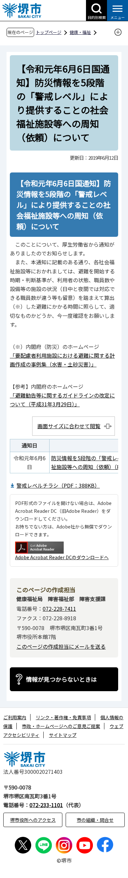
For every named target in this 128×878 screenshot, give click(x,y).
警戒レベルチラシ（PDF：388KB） (58, 485)
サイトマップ (62, 735)
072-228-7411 (59, 608)
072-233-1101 (46, 805)
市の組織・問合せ (95, 820)
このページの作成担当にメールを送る (61, 646)
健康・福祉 (80, 32)
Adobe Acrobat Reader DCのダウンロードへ (62, 557)
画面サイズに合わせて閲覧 (68, 426)
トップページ (48, 32)
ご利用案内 (14, 717)
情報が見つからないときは (61, 679)
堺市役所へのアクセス (33, 820)
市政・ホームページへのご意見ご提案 (61, 726)
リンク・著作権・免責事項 (63, 717)
